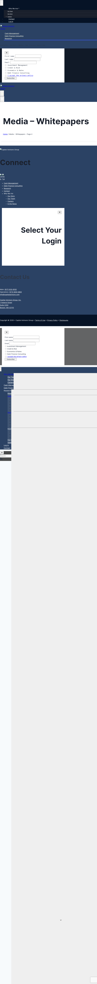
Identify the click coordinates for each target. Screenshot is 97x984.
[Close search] (2, 452)
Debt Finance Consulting (18, 73)
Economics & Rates (15, 70)
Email (7, 62)
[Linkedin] (1, 179)
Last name (9, 59)
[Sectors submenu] (17, 45)
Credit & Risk (13, 68)
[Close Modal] (7, 52)
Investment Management (17, 65)
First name (9, 56)
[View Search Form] (1, 3)
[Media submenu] (24, 45)
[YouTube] (3, 179)
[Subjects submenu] (8, 45)
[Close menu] (0, 369)
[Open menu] (2, 99)
